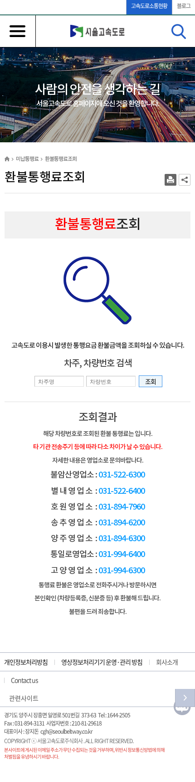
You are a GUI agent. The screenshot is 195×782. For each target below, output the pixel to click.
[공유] (184, 180)
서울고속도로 (97, 31)
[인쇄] (170, 180)
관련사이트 (24, 697)
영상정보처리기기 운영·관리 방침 (101, 661)
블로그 (183, 6)
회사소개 (167, 661)
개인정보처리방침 (26, 661)
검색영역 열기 (178, 31)
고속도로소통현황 (149, 6)
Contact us (24, 679)
